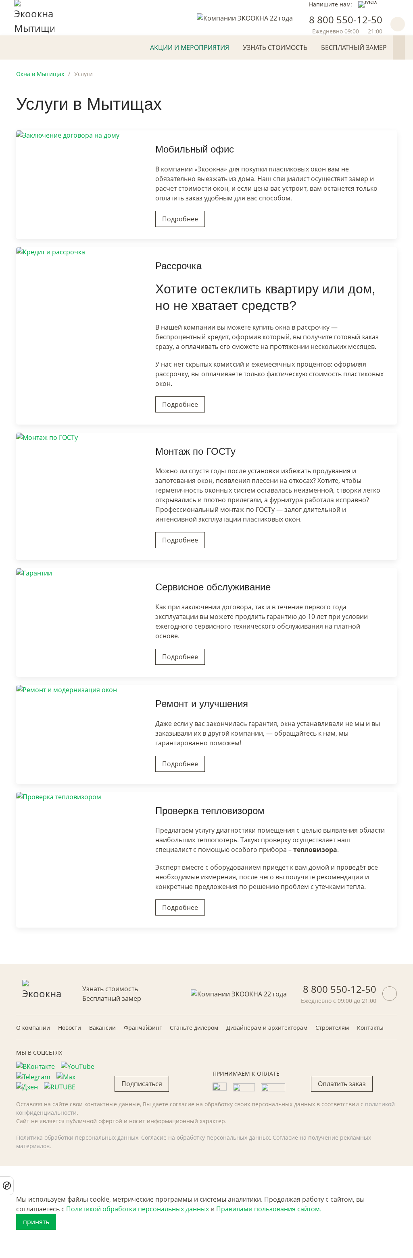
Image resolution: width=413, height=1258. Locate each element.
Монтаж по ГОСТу (195, 451)
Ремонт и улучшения (201, 703)
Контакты (370, 1027)
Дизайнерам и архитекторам (266, 1027)
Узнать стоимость (275, 47)
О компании (33, 1027)
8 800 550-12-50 (345, 19)
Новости (69, 1027)
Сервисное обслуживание (213, 587)
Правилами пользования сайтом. (268, 1208)
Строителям (332, 1027)
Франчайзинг (143, 1027)
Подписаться (141, 1083)
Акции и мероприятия (189, 47)
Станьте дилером (194, 1027)
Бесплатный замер (354, 47)
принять (36, 1221)
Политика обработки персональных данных (77, 1137)
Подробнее (180, 218)
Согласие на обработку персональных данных (205, 1137)
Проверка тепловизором (210, 810)
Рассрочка (178, 265)
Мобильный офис (194, 149)
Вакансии (102, 1027)
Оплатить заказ (342, 1083)
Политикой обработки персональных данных (137, 1208)
